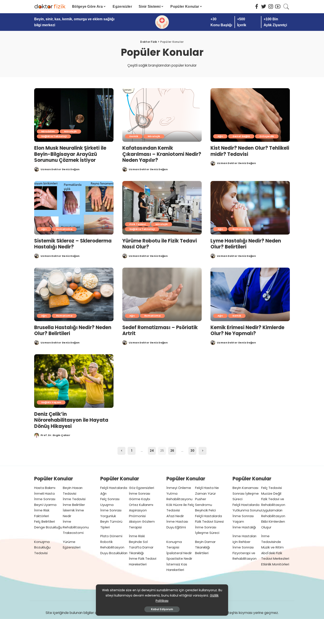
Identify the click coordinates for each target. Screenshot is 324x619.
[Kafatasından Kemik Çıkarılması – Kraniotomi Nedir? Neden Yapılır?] (162, 115)
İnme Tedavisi (74, 499)
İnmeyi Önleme (178, 487)
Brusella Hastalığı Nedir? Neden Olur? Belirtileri (72, 330)
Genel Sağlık (241, 136)
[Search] (286, 6)
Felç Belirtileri (44, 521)
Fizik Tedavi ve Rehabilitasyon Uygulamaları (273, 505)
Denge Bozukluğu (48, 527)
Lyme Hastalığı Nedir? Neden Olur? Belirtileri (245, 243)
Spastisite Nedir (179, 558)
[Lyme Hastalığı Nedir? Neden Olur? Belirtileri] (250, 208)
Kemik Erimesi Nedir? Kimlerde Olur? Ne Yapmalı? (247, 330)
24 (152, 451)
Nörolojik (70, 131)
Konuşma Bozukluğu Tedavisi (42, 547)
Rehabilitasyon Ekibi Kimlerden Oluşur (273, 522)
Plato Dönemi (111, 536)
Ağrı (220, 136)
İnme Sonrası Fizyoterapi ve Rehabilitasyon (245, 553)
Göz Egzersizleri (141, 487)
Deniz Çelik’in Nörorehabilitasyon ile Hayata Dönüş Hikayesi (71, 420)
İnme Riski (137, 536)
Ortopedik (266, 136)
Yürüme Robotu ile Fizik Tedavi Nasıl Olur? (159, 243)
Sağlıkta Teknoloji (54, 136)
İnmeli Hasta (44, 493)
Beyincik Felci (205, 510)
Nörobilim (48, 131)
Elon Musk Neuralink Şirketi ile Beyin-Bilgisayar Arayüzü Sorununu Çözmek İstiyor (70, 154)
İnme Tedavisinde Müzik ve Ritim (272, 542)
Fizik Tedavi (137, 224)
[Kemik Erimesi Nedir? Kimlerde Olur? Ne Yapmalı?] (250, 294)
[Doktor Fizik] (49, 7)
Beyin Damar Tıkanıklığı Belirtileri (205, 547)
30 (192, 451)
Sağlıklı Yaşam (51, 402)
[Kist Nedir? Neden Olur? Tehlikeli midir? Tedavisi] (250, 115)
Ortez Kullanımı (141, 504)
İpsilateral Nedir (179, 553)
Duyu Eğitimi (176, 527)
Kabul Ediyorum (162, 609)
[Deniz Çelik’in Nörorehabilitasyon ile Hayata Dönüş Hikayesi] (74, 381)
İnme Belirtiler (74, 504)
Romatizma (64, 229)
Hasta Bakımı (44, 487)
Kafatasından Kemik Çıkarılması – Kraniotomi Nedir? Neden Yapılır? (161, 154)
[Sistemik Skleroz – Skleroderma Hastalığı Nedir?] (74, 208)
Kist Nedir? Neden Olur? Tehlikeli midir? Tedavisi (249, 151)
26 (172, 451)
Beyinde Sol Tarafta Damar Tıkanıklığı (141, 547)
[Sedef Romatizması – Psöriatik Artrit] (162, 294)
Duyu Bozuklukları (113, 553)
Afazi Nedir (175, 516)
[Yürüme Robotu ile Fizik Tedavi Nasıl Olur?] (162, 208)
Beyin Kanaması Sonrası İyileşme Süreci (246, 493)
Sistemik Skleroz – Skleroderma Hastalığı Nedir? (73, 243)
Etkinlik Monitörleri (275, 564)
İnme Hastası (177, 521)
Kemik (133, 136)
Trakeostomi (73, 532)
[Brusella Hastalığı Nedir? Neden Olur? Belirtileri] (74, 294)
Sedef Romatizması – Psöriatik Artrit (160, 330)
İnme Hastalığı (244, 527)
